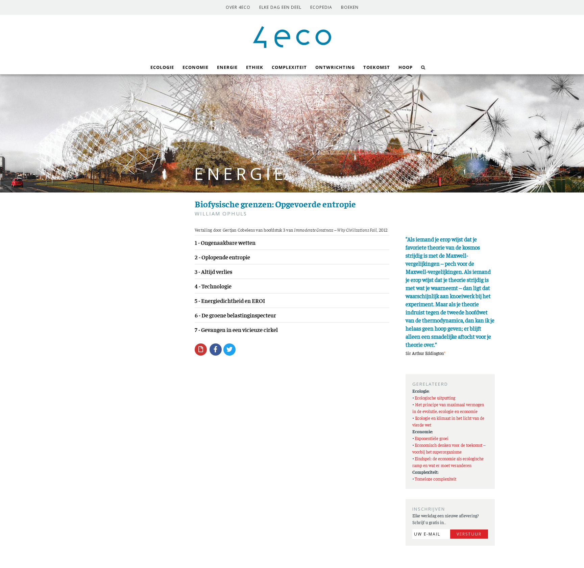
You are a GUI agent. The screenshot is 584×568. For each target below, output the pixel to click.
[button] (423, 66)
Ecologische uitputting (435, 398)
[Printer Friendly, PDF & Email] (200, 349)
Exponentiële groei (431, 438)
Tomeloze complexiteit (435, 479)
